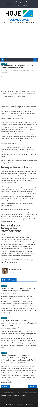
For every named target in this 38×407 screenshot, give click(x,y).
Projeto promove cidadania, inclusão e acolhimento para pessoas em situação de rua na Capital (19, 322)
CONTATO (24, 6)
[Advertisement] (19, 41)
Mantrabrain (29, 405)
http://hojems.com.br (16, 273)
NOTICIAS (28, 4)
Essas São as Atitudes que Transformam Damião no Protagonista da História (18, 289)
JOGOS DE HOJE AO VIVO (11, 393)
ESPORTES (9, 4)
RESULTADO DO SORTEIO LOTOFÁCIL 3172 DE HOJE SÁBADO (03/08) (33, 387)
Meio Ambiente (15, 6)
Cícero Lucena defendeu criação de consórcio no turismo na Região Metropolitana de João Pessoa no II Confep (19, 357)
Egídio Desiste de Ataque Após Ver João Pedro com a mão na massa (6, 387)
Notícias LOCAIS (19, 4)
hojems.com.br (19, 20)
